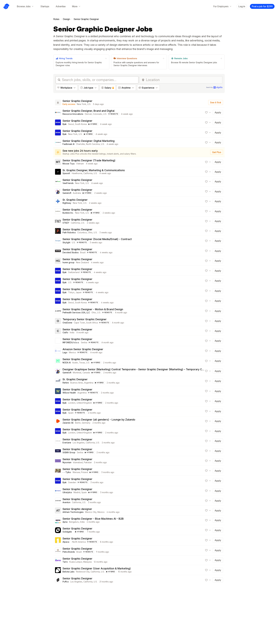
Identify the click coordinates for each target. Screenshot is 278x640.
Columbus (82, 232)
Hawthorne (77, 173)
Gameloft (67, 193)
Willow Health (69, 392)
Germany (86, 423)
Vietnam (80, 163)
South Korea (81, 124)
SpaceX (66, 173)
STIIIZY (66, 223)
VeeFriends (68, 183)
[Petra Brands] (58, 550)
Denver (88, 114)
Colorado (97, 114)
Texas (82, 362)
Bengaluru (74, 522)
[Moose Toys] (58, 162)
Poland (84, 472)
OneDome (67, 322)
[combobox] (183, 79)
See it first (215, 102)
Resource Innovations (73, 114)
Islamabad (78, 462)
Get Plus (216, 152)
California (88, 173)
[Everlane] (58, 441)
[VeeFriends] (58, 181)
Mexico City (90, 512)
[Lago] (58, 351)
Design (66, 19)
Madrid (77, 492)
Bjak (65, 124)
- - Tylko (67, 472)
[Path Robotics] (58, 231)
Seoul (71, 124)
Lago (65, 352)
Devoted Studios (71, 252)
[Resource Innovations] (58, 112)
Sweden (72, 482)
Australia (77, 193)
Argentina (88, 382)
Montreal (77, 372)
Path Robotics (69, 232)
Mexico (72, 352)
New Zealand (82, 262)
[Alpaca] (58, 540)
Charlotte (80, 144)
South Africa (92, 322)
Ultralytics (67, 492)
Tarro (65, 562)
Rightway (67, 203)
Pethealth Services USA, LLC (76, 312)
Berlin (78, 423)
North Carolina (93, 144)
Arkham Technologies (73, 512)
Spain (71, 413)
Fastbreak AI (68, 144)
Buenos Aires (76, 382)
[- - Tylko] (58, 471)
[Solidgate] (58, 530)
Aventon (66, 502)
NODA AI (67, 362)
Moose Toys (69, 163)
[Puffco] (58, 580)
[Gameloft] (58, 191)
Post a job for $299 (262, 6)
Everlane (67, 442)
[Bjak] (58, 122)
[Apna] (58, 520)
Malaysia (87, 562)
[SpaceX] (58, 172)
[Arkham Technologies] (58, 510)
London (71, 403)
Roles (56, 19)
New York (81, 104)
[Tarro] (58, 560)
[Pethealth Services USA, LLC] (58, 311)
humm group (68, 262)
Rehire (66, 382)
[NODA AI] (58, 361)
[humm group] (58, 261)
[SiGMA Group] (58, 451)
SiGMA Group (69, 452)
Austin (75, 362)
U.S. (89, 104)
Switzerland (73, 272)
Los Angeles (79, 442)
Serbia (84, 342)
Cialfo (65, 332)
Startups (44, 6)
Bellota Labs (68, 571)
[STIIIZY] (58, 221)
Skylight (66, 242)
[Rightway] (58, 201)
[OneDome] (58, 321)
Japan (79, 292)
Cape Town (79, 322)
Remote (114, 114)
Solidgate (67, 531)
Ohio (90, 232)
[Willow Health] (58, 391)
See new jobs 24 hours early (80, 150)
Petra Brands (69, 552)
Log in (241, 6)
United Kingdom (84, 403)
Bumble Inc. (68, 213)
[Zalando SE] (58, 421)
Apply (218, 112)
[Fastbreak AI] (58, 142)
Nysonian (67, 462)
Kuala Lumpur (75, 562)
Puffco (66, 581)
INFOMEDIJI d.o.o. (71, 342)
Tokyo (71, 292)
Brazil (83, 252)
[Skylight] (58, 241)
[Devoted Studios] (58, 251)
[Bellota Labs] (58, 570)
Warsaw (76, 472)
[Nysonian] (58, 461)
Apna (65, 522)
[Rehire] (58, 381)
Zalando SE (68, 423)
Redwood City (82, 571)
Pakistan (88, 462)
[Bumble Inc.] (58, 211)
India (72, 332)
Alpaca (66, 542)
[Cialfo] (58, 331)
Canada (86, 372)
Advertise (61, 6)
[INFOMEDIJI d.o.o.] (58, 341)
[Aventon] (58, 501)
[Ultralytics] (58, 491)
